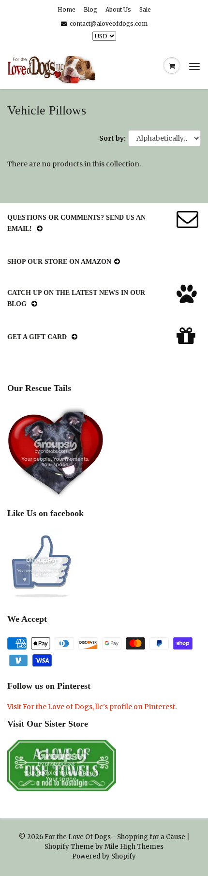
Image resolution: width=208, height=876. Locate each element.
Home (66, 9)
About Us (118, 9)
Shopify (57, 847)
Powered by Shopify (104, 856)
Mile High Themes (133, 847)
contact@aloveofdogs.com (109, 23)
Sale (145, 9)
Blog (90, 9)
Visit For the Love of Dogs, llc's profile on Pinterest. (92, 706)
